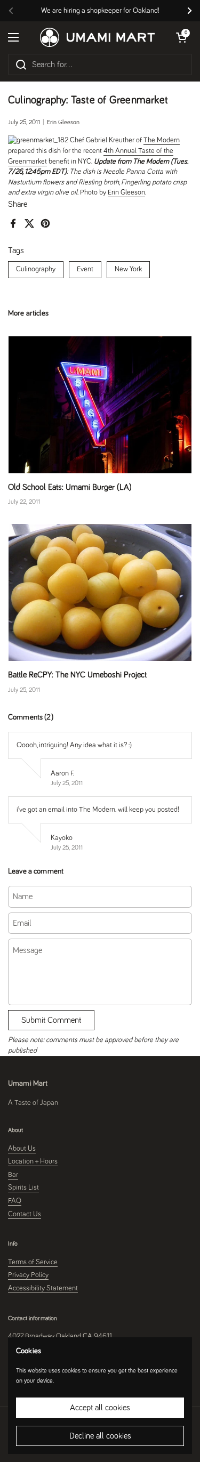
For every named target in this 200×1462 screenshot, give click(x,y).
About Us (22, 1148)
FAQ (14, 1201)
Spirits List (23, 1187)
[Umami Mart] (97, 37)
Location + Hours (33, 1161)
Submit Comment (51, 1020)
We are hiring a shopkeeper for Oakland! (100, 10)
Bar (13, 1174)
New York (128, 269)
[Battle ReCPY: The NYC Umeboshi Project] (100, 592)
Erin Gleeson (126, 192)
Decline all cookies (100, 1436)
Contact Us (24, 1214)
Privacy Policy (28, 1275)
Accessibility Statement (43, 1288)
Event (85, 269)
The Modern (161, 140)
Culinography (35, 269)
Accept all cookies (100, 1407)
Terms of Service (33, 1262)
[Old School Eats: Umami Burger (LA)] (100, 405)
